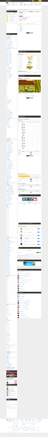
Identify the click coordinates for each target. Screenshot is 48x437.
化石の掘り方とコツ (9, 243)
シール (7, 311)
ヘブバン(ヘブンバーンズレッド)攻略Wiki (26, 429)
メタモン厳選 (8, 125)
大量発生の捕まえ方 (9, 178)
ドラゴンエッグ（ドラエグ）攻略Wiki (16, 429)
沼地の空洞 (8, 259)
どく (7, 288)
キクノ (7, 105)
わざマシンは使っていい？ (9, 146)
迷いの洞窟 (8, 347)
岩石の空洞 (8, 256)
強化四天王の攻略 (8, 111)
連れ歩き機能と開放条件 (9, 166)
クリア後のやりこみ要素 (9, 44)
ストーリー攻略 (12, 4)
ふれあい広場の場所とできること (10, 168)
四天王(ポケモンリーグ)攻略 (27, 17)
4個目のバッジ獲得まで (9, 57)
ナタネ (7, 80)
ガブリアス (8, 214)
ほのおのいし (8, 321)
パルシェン (8, 217)
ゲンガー (8, 223)
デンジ (7, 98)
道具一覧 (8, 305)
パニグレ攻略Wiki (14, 430)
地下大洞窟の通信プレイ (9, 247)
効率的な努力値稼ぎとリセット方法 (10, 194)
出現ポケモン (21, 29)
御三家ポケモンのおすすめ (9, 114)
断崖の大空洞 (8, 269)
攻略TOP (8, 4)
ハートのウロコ (8, 340)
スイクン (8, 224)
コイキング (21, 181)
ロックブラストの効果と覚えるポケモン (12, 16)
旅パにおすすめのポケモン (9, 115)
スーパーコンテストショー (9, 162)
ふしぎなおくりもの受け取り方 (10, 143)
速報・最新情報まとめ (9, 353)
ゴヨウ (7, 108)
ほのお (7, 279)
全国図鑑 (25, 4)
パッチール (21, 192)
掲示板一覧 (8, 359)
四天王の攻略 (8, 102)
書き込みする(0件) (29, 250)
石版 (7, 343)
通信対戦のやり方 (8, 155)
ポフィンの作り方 (8, 169)
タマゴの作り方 (8, 195)
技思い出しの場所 (8, 175)
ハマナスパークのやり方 (9, 70)
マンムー (8, 227)
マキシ (7, 83)
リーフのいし (8, 327)
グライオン (8, 210)
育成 (28, 4)
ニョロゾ (21, 154)
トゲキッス (8, 220)
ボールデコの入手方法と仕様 (10, 165)
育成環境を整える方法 (9, 38)
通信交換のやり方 (8, 153)
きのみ (7, 308)
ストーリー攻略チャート (22, 17)
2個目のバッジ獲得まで (9, 54)
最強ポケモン (32, 4)
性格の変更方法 (8, 156)
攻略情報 (21, 28)
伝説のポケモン (8, 124)
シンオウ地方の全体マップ (9, 346)
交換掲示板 (21, 20)
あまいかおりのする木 (9, 172)
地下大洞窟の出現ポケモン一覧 (10, 250)
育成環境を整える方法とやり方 (10, 185)
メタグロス (8, 236)
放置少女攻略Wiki (33, 429)
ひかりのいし (8, 330)
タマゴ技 (8, 201)
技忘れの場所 (8, 181)
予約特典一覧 (8, 356)
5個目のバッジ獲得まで (9, 58)
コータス (21, 186)
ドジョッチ (21, 179)
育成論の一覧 (8, 207)
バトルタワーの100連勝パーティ (10, 41)
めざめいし (8, 333)
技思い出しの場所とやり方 (9, 198)
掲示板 (40, 4)
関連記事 (21, 30)
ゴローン (24, 131)
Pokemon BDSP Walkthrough (10, 369)
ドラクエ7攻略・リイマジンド (15, 423)
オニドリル (24, 123)
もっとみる (15, 22)
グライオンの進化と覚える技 (11, 19)
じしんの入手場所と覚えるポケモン (11, 14)
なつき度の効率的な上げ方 (9, 152)
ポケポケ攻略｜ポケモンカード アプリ (35, 423)
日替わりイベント (8, 179)
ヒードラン (8, 230)
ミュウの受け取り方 (9, 127)
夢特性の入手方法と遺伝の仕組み (10, 191)
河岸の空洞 (8, 265)
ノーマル (8, 278)
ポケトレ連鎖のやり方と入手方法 (10, 47)
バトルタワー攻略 (8, 73)
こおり (7, 285)
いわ (7, 295)
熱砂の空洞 (8, 266)
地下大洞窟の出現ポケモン (9, 45)
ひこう (7, 291)
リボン (7, 317)
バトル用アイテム (8, 314)
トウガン (8, 95)
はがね (7, 301)
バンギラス (8, 234)
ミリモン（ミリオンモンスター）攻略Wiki (35, 430)
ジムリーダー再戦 (8, 99)
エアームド (24, 139)
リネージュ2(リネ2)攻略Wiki (24, 430)
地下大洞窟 (36, 4)
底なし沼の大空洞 (8, 272)
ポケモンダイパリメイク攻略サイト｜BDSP (23, 255)
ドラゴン (8, 298)
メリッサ (8, 84)
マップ (16, 4)
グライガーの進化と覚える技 (11, 21)
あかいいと (8, 337)
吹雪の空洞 (8, 262)
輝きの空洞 (8, 260)
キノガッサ (8, 208)
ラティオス (8, 211)
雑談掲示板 (8, 360)
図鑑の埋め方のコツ (9, 71)
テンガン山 (8, 350)
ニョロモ (21, 152)
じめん (7, 289)
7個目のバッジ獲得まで (9, 61)
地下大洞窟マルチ (8, 366)
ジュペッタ (24, 147)
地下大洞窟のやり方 (9, 240)
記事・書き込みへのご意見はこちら (30, 254)
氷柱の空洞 (8, 263)
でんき (7, 282)
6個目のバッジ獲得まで (9, 60)
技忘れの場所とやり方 (9, 204)
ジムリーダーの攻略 (9, 77)
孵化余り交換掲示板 (9, 363)
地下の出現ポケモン (24, 19)
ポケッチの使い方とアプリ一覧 (10, 149)
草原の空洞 (8, 253)
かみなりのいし (8, 324)
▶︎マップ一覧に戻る (30, 201)
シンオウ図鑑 (20, 4)
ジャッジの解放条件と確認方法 (10, 188)
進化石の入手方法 (8, 320)
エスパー (8, 292)
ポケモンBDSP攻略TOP (9, 35)
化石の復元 (8, 246)
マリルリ (8, 221)
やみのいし (8, 331)
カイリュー (8, 233)
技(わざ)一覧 (8, 276)
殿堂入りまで (8, 64)
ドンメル (24, 142)
